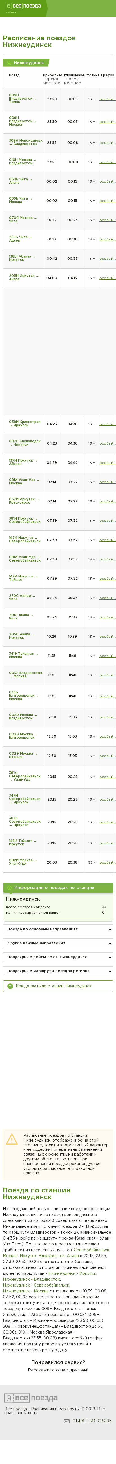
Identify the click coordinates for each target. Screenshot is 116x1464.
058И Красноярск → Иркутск (25, 423)
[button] (58, 888)
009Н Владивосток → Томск (23, 99)
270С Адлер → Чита (22, 597)
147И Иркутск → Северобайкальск (25, 539)
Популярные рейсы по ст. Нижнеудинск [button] (47, 957)
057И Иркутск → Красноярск (24, 501)
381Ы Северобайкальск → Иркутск (25, 822)
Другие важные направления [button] (36, 943)
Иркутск (28, 1256)
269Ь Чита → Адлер (20, 239)
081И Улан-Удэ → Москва (24, 481)
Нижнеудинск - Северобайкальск (36, 1285)
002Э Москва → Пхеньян (23, 755)
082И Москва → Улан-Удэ (23, 862)
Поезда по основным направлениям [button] (43, 929)
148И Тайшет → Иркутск (23, 842)
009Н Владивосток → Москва (23, 121)
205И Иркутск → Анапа (24, 277)
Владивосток (52, 1256)
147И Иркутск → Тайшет (23, 578)
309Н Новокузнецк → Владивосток (26, 142)
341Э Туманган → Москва (24, 655)
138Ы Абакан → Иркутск (22, 258)
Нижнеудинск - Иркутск (72, 1273)
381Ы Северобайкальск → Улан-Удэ (25, 776)
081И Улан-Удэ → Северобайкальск (25, 559)
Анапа (73, 1256)
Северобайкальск (91, 1250)
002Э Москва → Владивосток (23, 717)
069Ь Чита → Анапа (20, 181)
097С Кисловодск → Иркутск (25, 443)
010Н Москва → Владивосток (22, 161)
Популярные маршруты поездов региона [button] (48, 971)
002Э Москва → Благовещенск (23, 736)
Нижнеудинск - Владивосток (31, 1279)
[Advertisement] (58, 1055)
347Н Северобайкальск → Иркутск (25, 799)
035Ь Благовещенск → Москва (24, 696)
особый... (107, 99)
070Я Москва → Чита (23, 219)
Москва (10, 1256)
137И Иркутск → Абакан (23, 462)
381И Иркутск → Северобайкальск (25, 520)
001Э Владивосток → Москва (25, 675)
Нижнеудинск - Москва (26, 1291)
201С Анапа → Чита (21, 617)
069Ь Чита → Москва (20, 200)
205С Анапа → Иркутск (22, 636)
